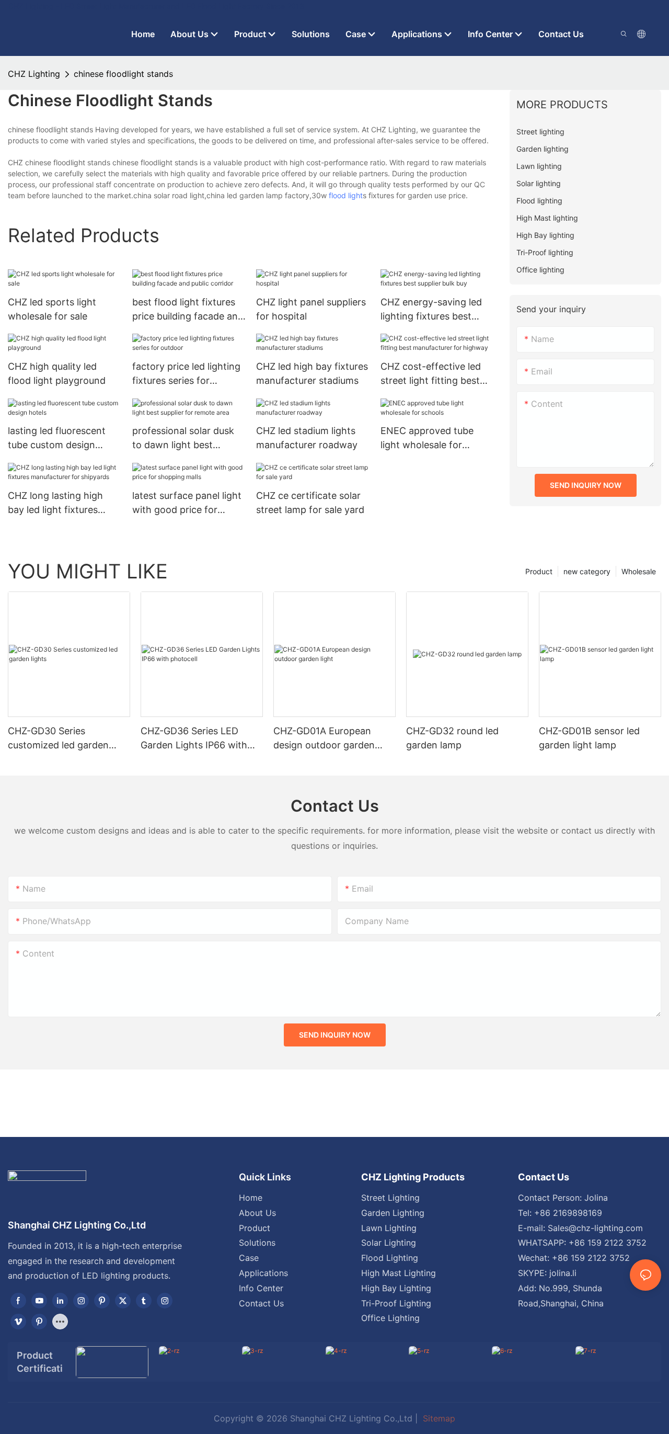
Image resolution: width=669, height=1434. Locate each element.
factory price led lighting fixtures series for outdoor (186, 374)
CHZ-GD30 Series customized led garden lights (58, 738)
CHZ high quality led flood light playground (57, 373)
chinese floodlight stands (123, 74)
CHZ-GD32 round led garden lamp (452, 737)
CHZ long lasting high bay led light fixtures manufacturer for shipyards (55, 503)
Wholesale (638, 571)
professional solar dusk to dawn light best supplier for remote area (185, 438)
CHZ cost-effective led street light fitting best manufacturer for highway (430, 374)
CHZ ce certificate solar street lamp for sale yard (310, 502)
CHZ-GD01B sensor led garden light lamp (589, 737)
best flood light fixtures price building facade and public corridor (188, 310)
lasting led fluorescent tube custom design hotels (57, 438)
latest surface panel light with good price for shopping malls (186, 503)
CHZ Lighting (34, 74)
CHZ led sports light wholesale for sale (52, 309)
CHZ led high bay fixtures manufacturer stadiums (312, 373)
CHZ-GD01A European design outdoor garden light (324, 738)
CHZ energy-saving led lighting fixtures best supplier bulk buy (431, 310)
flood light (346, 195)
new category (586, 571)
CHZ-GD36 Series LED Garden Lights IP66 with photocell (194, 738)
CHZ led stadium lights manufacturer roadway (306, 437)
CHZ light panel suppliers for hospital (311, 309)
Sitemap (437, 1418)
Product (538, 571)
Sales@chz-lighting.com (595, 1228)
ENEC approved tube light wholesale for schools (427, 438)
